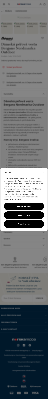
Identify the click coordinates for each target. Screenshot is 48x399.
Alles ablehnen (24, 224)
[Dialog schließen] (43, 173)
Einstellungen (24, 215)
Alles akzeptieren (24, 206)
